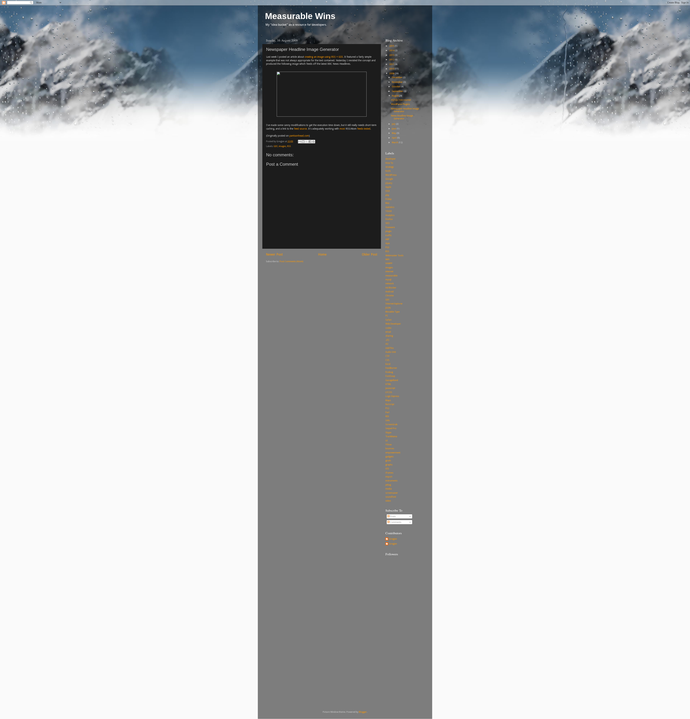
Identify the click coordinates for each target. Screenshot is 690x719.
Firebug (389, 372)
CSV (387, 356)
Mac (387, 203)
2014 (392, 50)
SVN (387, 420)
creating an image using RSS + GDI (324, 56)
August (395, 95)
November (397, 82)
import (388, 476)
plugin (388, 231)
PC (386, 315)
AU (386, 344)
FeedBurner (391, 368)
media (388, 488)
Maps (388, 400)
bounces (389, 448)
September (398, 91)
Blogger (363, 712)
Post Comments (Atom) (291, 261)
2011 (392, 64)
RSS (289, 146)
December (397, 77)
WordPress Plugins (400, 104)
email (388, 331)
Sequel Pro (390, 428)
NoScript (389, 404)
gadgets (389, 456)
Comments (395, 522)
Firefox (389, 219)
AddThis (389, 348)
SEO (387, 223)
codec (388, 328)
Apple (388, 187)
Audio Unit (390, 352)
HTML (388, 384)
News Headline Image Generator (402, 117)
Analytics (389, 215)
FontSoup (390, 376)
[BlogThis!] (303, 141)
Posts (393, 516)
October (396, 86)
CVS (387, 360)
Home (322, 254)
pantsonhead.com (299, 135)
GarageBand (391, 380)
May (394, 133)
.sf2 (387, 340)
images (282, 146)
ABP (387, 239)
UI (386, 440)
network (389, 283)
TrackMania (391, 436)
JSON (388, 307)
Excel (387, 364)
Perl (387, 412)
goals (388, 460)
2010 (392, 68)
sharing (389, 335)
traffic (388, 235)
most (342, 128)
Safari (388, 319)
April (394, 137)
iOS (387, 468)
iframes (389, 472)
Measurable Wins (300, 16)
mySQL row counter (401, 99)
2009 (392, 73)
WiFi (387, 259)
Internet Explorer (394, 303)
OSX (387, 191)
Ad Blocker (390, 287)
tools (388, 170)
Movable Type (392, 311)
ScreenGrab (391, 424)
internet (389, 271)
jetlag (388, 484)
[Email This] (300, 141)
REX (387, 416)
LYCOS (388, 392)
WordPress (391, 175)
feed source (300, 128)
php (387, 195)
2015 (392, 46)
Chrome (389, 295)
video (388, 500)
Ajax (387, 243)
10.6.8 (388, 211)
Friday (388, 199)
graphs (388, 464)
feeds (360, 128)
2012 (392, 59)
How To (389, 163)
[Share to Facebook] (310, 141)
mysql (388, 279)
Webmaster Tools (394, 255)
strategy (389, 167)
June (394, 128)
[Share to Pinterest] (313, 141)
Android (389, 291)
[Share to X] (306, 141)
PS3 (387, 247)
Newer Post (274, 254)
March (395, 142)
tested (367, 128)
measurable (391, 275)
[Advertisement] (399, 645)
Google (389, 179)
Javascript (390, 388)
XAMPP (388, 263)
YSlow (388, 444)
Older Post (369, 254)
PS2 (387, 408)
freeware (390, 227)
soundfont (390, 496)
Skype (388, 432)
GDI (276, 146)
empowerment (392, 452)
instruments (391, 480)
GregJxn (393, 538)
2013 (392, 55)
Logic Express (392, 396)
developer (390, 158)
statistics (389, 207)
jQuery (388, 183)
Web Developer (393, 323)
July (394, 124)
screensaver (391, 492)
